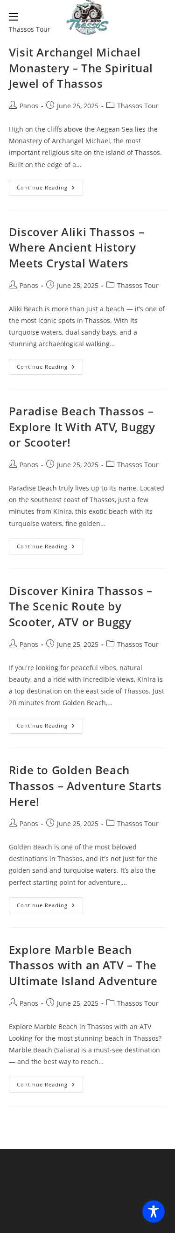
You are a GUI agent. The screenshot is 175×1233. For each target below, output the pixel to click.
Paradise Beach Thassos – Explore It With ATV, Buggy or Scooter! (82, 426)
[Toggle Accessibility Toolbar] (153, 1211)
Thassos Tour (138, 105)
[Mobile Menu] (13, 16)
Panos (29, 105)
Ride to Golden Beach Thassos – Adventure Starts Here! (85, 785)
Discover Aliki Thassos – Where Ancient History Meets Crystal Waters (76, 247)
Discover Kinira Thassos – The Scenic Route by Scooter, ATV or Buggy (81, 606)
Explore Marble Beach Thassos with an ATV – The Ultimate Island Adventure (83, 965)
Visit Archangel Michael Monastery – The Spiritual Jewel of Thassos (81, 67)
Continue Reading (50, 189)
